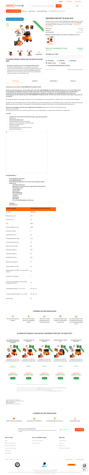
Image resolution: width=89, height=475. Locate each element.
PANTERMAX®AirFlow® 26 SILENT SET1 (28, 340)
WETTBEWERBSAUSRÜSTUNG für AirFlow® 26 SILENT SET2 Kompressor (12, 341)
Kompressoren (32, 11)
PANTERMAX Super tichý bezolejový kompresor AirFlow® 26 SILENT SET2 (51, 387)
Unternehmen (62, 440)
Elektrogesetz (8, 453)
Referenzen (62, 445)
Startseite (24, 11)
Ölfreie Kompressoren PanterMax (75, 69)
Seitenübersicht (68, 459)
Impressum (8, 450)
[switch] (84, 470)
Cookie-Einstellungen (10, 448)
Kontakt (61, 1)
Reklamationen (36, 443)
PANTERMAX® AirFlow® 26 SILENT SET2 (44, 389)
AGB (6, 440)
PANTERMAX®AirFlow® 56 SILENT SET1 (44, 340)
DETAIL (13, 378)
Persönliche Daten (80, 459)
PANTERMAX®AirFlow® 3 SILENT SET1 (60, 340)
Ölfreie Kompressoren (42, 11)
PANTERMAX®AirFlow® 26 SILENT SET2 (55, 390)
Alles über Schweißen (64, 448)
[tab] (54, 81)
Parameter (35, 81)
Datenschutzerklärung (10, 445)
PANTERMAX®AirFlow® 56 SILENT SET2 (76, 340)
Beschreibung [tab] (15, 81)
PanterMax (80, 28)
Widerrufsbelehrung (10, 443)
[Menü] (87, 464)
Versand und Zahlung (37, 440)
